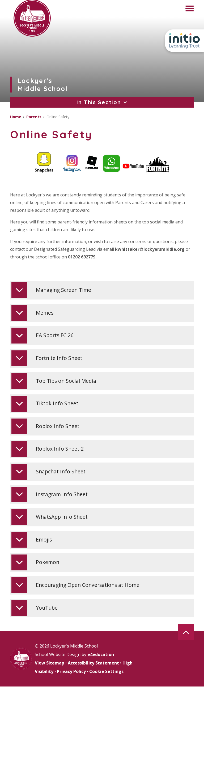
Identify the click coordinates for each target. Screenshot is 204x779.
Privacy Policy (71, 671)
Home (15, 116)
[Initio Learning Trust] (184, 40)
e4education (100, 654)
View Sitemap (49, 663)
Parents (33, 116)
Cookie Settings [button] (106, 671)
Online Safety (57, 116)
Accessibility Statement (93, 663)
